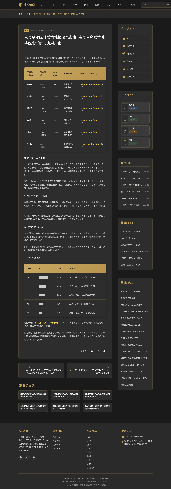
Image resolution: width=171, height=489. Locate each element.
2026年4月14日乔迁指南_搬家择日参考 (131, 185)
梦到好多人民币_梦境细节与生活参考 (135, 351)
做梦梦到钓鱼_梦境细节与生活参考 (134, 358)
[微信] (92, 351)
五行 (75, 4)
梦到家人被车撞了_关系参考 (131, 245)
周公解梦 (132, 4)
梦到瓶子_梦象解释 (128, 385)
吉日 (86, 4)
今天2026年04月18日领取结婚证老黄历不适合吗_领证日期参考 (131, 178)
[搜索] (168, 5)
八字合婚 (56, 440)
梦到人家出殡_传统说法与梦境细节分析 (135, 378)
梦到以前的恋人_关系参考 (131, 231)
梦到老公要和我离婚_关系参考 (132, 365)
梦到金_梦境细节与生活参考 (131, 265)
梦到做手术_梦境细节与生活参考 (133, 345)
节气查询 (56, 448)
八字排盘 (56, 437)
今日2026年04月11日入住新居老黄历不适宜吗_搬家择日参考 (131, 192)
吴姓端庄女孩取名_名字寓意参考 (131, 198)
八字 (52, 4)
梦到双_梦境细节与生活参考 (131, 258)
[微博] (98, 351)
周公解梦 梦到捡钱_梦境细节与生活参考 (135, 251)
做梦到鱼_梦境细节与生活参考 (132, 371)
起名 (63, 4)
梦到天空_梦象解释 (128, 238)
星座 (119, 4)
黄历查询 (56, 444)
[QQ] (104, 351)
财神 (97, 4)
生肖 (108, 4)
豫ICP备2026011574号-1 (100, 478)
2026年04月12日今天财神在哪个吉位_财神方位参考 (131, 205)
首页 (41, 4)
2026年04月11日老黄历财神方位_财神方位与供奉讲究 (131, 172)
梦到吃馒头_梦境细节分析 (131, 338)
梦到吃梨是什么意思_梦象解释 (132, 331)
